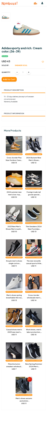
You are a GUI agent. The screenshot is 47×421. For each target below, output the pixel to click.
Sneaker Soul (21, 65)
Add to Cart (9, 79)
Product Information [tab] (14, 113)
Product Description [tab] (14, 90)
